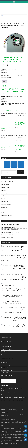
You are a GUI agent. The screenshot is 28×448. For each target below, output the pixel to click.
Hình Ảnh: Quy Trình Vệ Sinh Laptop (9, 234)
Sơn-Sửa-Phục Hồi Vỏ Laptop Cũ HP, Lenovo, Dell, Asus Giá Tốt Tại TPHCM (13, 267)
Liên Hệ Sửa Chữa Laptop (6, 375)
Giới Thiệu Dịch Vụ (5, 362)
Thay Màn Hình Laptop (17, 437)
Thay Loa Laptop (14, 440)
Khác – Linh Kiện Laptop (6, 215)
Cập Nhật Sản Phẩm (5, 344)
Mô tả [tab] (4, 81)
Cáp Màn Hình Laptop (6, 210)
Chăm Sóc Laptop (9, 429)
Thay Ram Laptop (20, 438)
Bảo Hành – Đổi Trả (5, 367)
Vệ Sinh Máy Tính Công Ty (14, 428)
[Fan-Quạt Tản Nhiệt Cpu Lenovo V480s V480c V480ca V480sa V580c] (14, 42)
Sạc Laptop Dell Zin (14, 443)
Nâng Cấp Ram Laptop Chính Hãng (12, 435)
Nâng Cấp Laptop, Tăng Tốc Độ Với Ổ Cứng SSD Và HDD (19, 318)
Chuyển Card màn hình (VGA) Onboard (12, 422)
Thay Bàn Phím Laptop (7, 437)
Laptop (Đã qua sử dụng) (7, 181)
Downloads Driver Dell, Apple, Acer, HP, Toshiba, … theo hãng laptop (14, 296)
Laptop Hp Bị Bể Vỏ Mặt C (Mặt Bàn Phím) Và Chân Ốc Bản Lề (13, 397)
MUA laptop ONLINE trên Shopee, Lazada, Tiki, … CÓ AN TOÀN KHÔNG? (13, 289)
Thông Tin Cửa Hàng (5, 365)
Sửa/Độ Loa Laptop (13, 423)
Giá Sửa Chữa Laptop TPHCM (10, 419)
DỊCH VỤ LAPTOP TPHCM (14, 9)
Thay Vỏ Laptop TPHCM (7, 431)
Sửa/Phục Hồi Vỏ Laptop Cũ (7, 432)
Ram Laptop (4, 193)
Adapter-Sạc (4, 207)
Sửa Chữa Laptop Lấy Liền (7, 421)
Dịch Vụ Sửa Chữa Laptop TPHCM (9, 417)
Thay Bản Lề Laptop (5, 440)
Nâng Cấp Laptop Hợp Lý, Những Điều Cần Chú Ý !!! (19, 326)
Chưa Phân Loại (4, 351)
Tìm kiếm (20, 172)
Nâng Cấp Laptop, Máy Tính (8, 434)
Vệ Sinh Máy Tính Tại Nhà (18, 426)
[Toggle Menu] (14, 2)
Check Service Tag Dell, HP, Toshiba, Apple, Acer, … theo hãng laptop (13, 302)
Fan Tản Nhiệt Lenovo (6, 77)
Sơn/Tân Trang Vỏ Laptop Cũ (19, 431)
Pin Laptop (3, 190)
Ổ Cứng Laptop (4, 196)
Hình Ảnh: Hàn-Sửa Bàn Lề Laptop (9, 227)
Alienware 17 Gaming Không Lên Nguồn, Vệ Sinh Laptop (12, 400)
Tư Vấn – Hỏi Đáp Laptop (6, 349)
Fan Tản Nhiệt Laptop (17, 23)
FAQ (2, 354)
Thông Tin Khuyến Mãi (6, 346)
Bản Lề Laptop (4, 201)
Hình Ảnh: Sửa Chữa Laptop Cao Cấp (9, 229)
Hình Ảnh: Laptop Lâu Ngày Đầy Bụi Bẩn (10, 232)
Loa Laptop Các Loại (6, 212)
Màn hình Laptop (5, 184)
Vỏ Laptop (3, 198)
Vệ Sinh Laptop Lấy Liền (7, 426)
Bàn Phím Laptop (5, 187)
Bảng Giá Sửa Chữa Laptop (6, 370)
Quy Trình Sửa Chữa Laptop (7, 372)
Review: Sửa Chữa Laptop (7, 237)
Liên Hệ (4, 65)
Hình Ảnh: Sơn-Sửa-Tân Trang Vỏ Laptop (10, 224)
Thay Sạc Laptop (5, 443)
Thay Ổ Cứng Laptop (11, 438)
